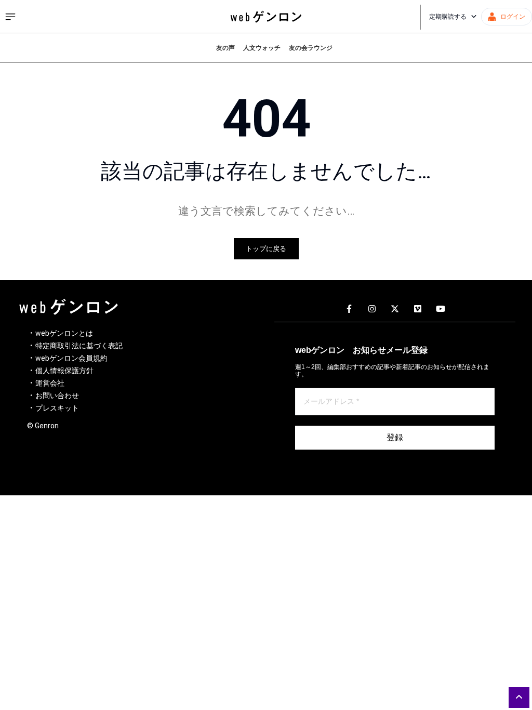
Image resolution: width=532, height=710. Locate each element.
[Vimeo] (417, 309)
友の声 (225, 47)
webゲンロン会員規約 (71, 358)
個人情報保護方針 (64, 370)
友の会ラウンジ (310, 47)
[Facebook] (349, 309)
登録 (395, 437)
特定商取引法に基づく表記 (79, 345)
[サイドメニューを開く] (10, 16)
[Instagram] (372, 309)
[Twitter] (394, 309)
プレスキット (57, 408)
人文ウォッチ (262, 47)
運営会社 (49, 383)
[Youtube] (440, 309)
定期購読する (448, 16)
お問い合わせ (57, 395)
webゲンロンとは (64, 333)
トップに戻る (266, 249)
